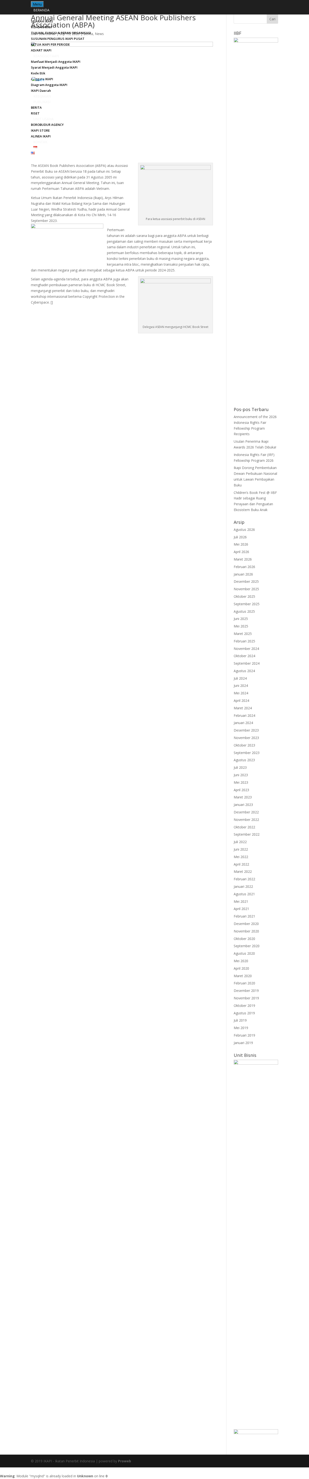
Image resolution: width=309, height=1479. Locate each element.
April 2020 (241, 968)
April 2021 (241, 908)
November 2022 (246, 819)
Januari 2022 (243, 886)
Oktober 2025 (244, 596)
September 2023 (247, 752)
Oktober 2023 (244, 745)
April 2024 (241, 700)
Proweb (124, 1461)
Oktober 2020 (244, 938)
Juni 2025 (241, 618)
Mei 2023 (241, 782)
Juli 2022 (240, 841)
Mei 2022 (241, 856)
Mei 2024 (241, 693)
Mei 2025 (241, 626)
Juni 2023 (241, 775)
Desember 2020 (246, 923)
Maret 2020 (243, 976)
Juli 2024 (240, 678)
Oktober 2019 (244, 1005)
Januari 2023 (243, 804)
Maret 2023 (243, 797)
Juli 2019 (240, 1020)
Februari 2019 (244, 1035)
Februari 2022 (244, 879)
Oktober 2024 (244, 656)
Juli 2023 (240, 767)
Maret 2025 (243, 633)
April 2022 (241, 864)
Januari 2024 (243, 722)
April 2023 (241, 790)
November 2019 (246, 998)
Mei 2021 (241, 901)
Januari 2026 (243, 574)
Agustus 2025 (244, 611)
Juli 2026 (240, 537)
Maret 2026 (243, 559)
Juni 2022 (241, 849)
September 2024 (247, 663)
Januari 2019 (243, 1042)
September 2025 (247, 604)
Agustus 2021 (244, 894)
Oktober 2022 (244, 827)
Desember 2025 (246, 581)
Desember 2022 (246, 812)
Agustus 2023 (244, 760)
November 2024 (246, 648)
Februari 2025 (244, 641)
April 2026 (241, 551)
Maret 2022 (243, 871)
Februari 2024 (244, 715)
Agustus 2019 (244, 1013)
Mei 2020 (241, 961)
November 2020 (246, 931)
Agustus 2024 (244, 670)
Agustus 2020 (244, 953)
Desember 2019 (246, 990)
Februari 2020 (244, 983)
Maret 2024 (243, 708)
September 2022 (247, 834)
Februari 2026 (244, 566)
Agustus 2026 (244, 529)
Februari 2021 (244, 916)
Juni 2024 (241, 685)
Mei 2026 (241, 544)
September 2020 (247, 946)
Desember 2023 (246, 730)
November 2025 (246, 589)
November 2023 (246, 737)
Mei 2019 (241, 1027)
